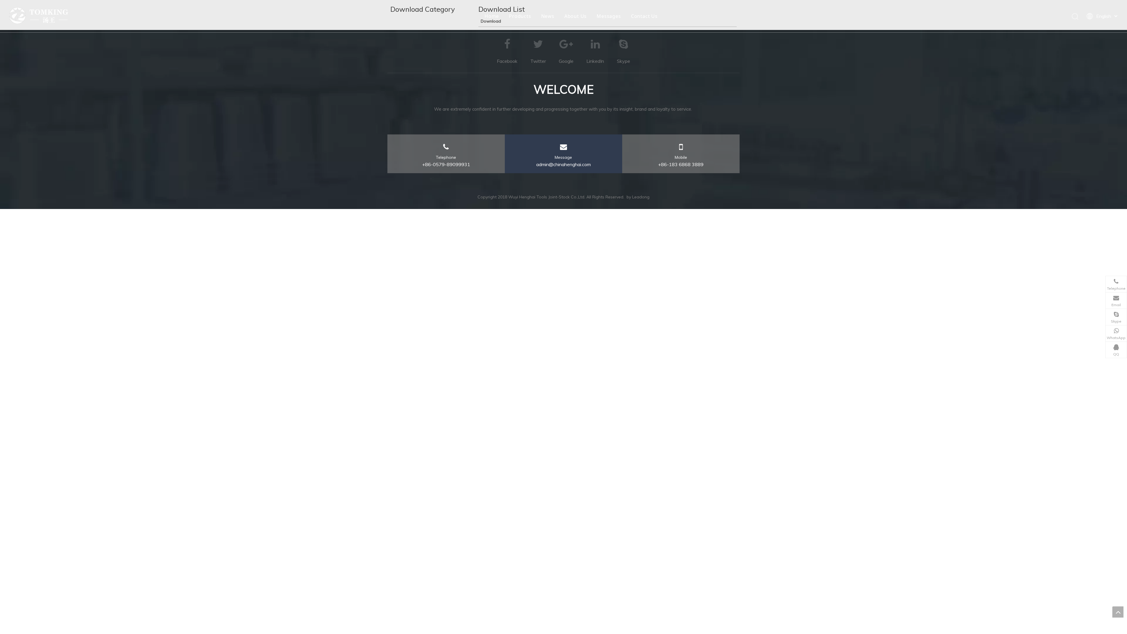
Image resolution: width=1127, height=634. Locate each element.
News (547, 16)
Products (520, 16)
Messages (609, 16)
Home (492, 16)
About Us (575, 16)
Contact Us (644, 16)
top (1117, 612)
